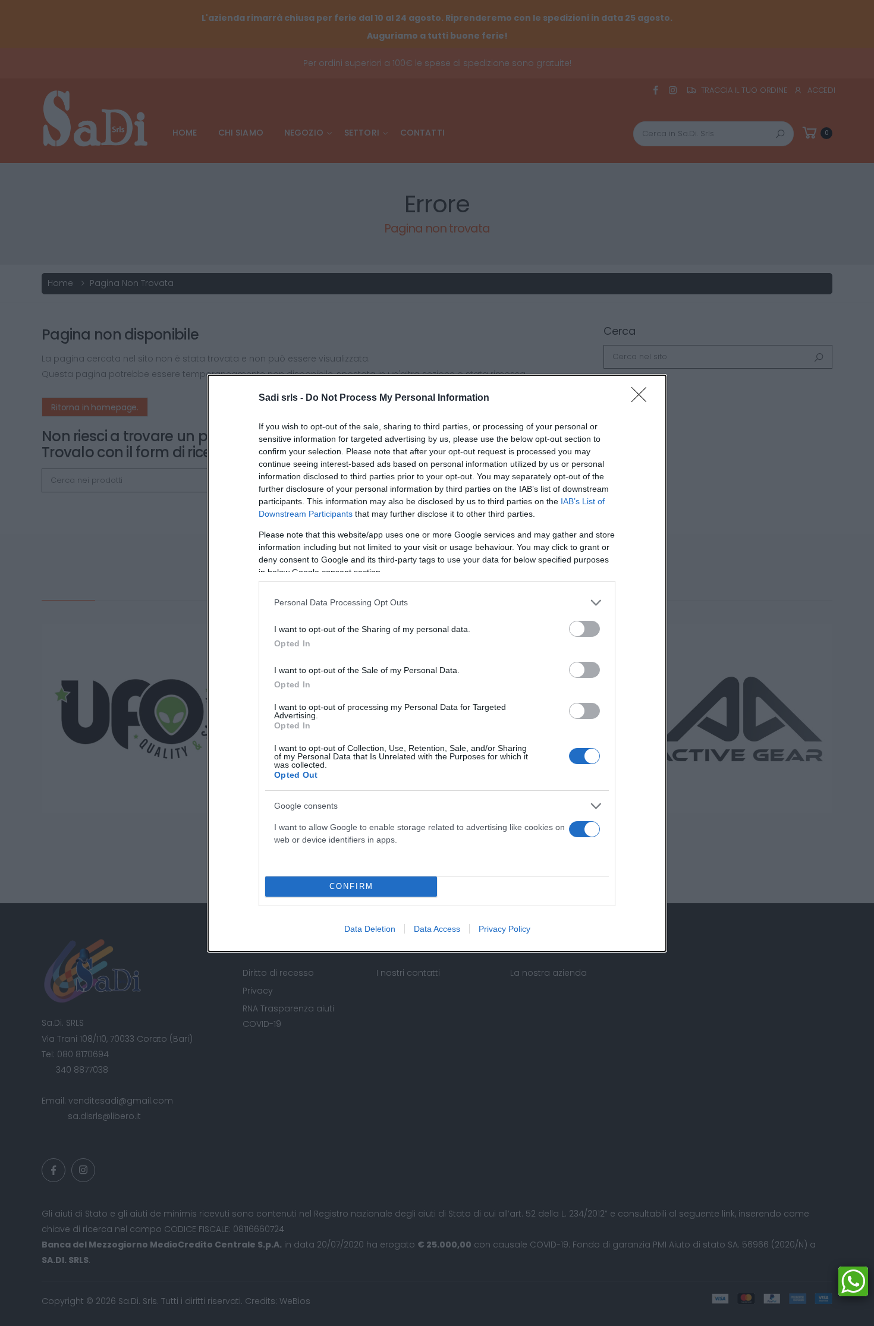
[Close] (642, 398)
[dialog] (437, 663)
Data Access (437, 929)
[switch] (584, 629)
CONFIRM (351, 886)
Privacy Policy (504, 929)
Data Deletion (369, 929)
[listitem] (437, 602)
